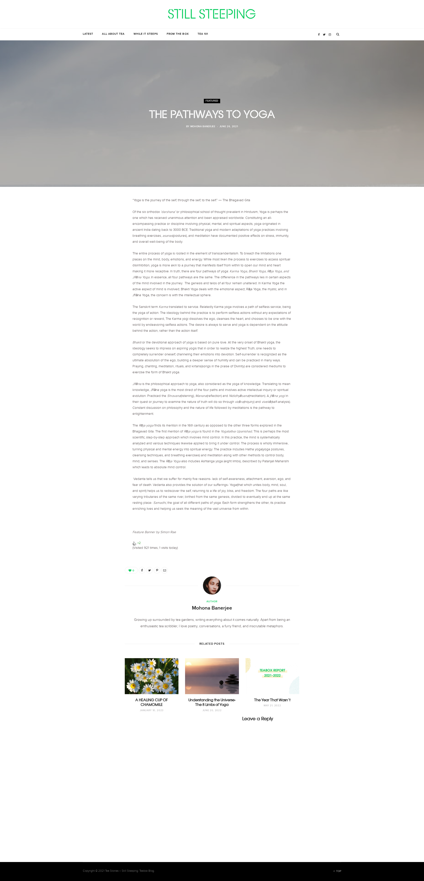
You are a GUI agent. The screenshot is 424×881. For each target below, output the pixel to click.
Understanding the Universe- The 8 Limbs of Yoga (212, 702)
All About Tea (113, 34)
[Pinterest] (157, 570)
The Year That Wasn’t (272, 700)
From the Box (178, 34)
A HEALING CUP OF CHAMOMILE (151, 702)
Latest (88, 34)
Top (338, 871)
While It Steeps (146, 34)
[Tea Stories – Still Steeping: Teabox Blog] (212, 14)
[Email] (164, 570)
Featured (212, 100)
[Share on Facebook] (142, 570)
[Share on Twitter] (149, 570)
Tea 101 (203, 34)
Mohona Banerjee (202, 126)
